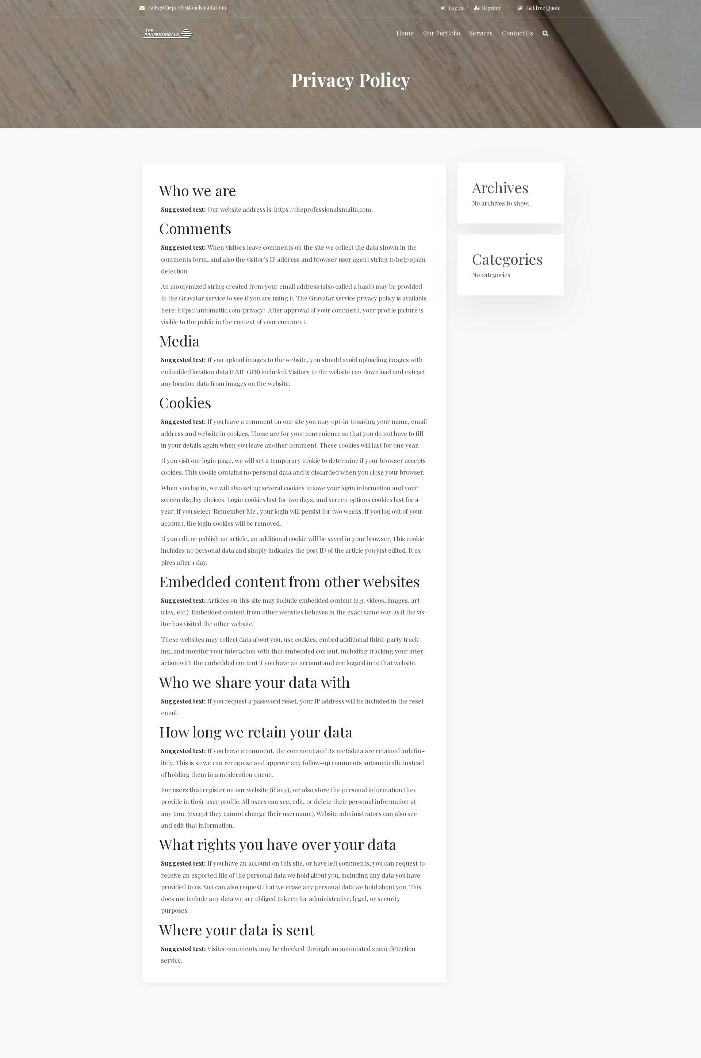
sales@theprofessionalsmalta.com (187, 7)
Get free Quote (543, 7)
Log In (455, 7)
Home (405, 33)
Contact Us (517, 33)
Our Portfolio (441, 33)
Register (491, 7)
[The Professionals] (167, 32)
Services (481, 33)
